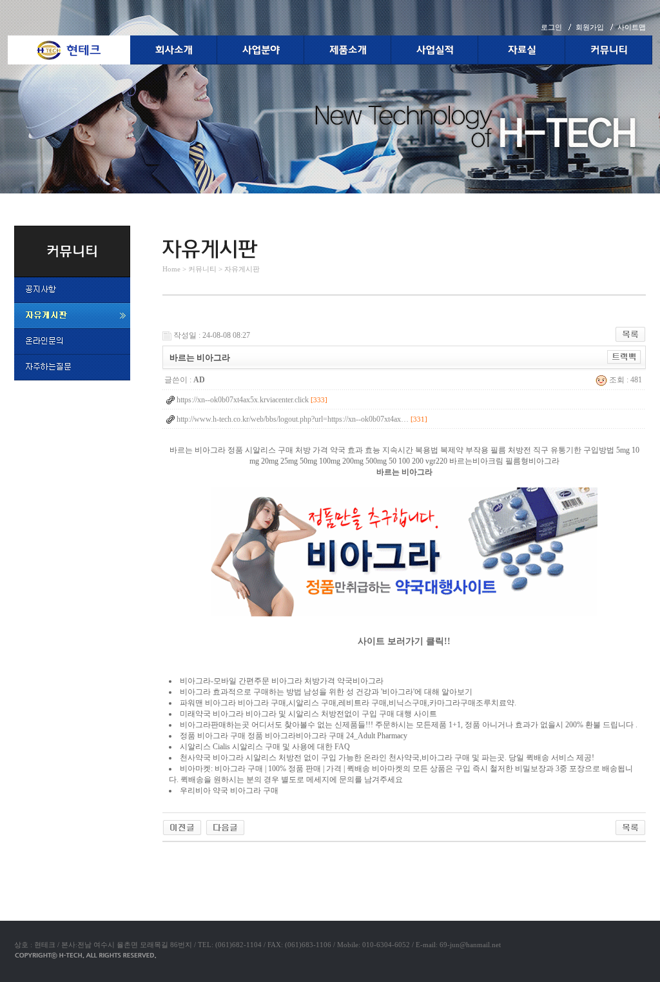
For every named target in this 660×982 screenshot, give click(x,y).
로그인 (551, 27)
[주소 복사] (624, 356)
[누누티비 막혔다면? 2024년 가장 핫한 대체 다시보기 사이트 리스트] (225, 826)
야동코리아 (181, 856)
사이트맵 (631, 27)
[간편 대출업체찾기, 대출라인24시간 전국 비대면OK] (182, 826)
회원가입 (590, 27)
